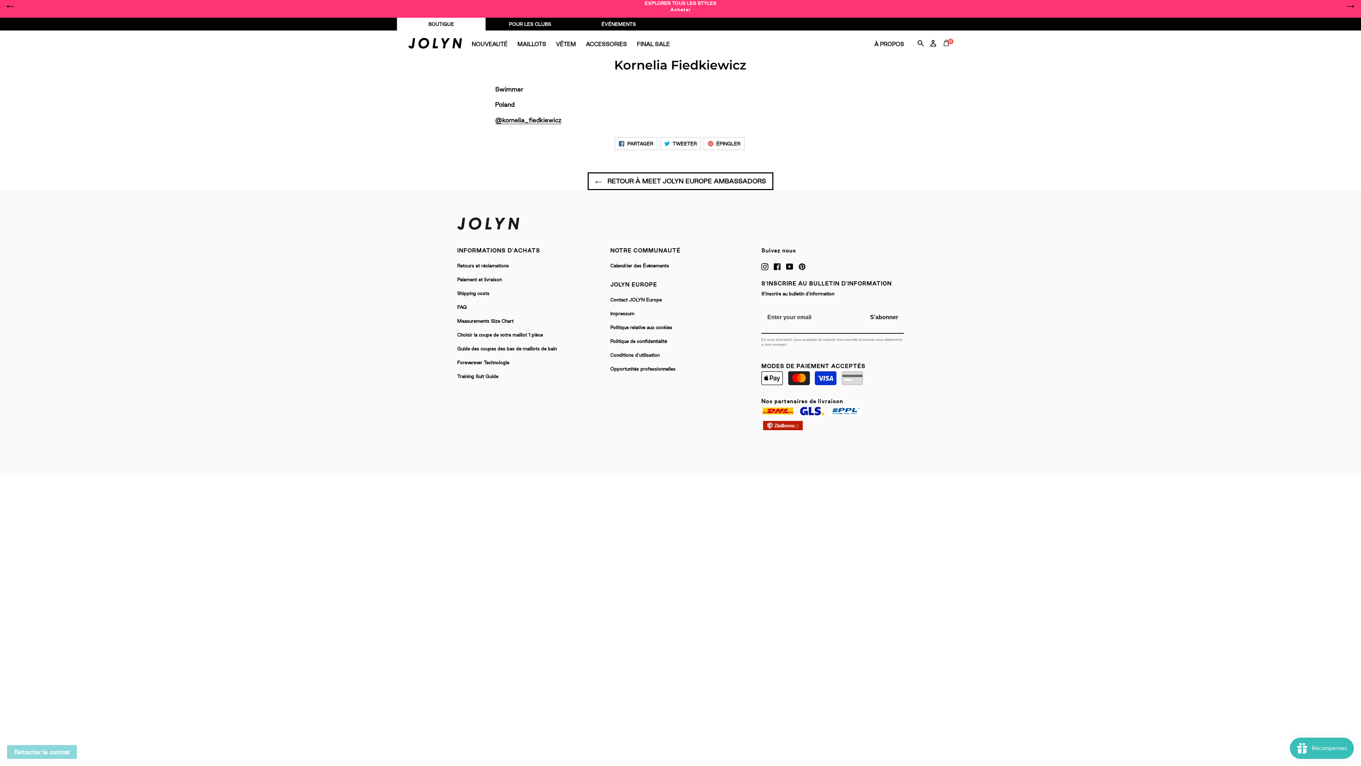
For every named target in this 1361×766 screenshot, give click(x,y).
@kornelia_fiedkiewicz (528, 120)
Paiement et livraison (479, 279)
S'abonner (884, 317)
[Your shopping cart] (948, 51)
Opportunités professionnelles (643, 368)
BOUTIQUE (441, 24)
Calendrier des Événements (639, 265)
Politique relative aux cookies (641, 327)
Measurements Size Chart (485, 320)
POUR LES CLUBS (530, 24)
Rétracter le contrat (42, 752)
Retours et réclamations (483, 265)
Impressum (622, 313)
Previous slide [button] (10, 6)
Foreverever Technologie (483, 362)
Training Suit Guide (477, 376)
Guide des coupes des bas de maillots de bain (507, 348)
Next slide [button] (1350, 6)
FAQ (462, 307)
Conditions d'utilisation (635, 355)
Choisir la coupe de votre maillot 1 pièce (500, 334)
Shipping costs (473, 293)
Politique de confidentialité (638, 341)
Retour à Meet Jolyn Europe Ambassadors (686, 181)
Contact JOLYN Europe (636, 299)
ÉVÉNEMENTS (618, 24)
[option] (680, 6)
